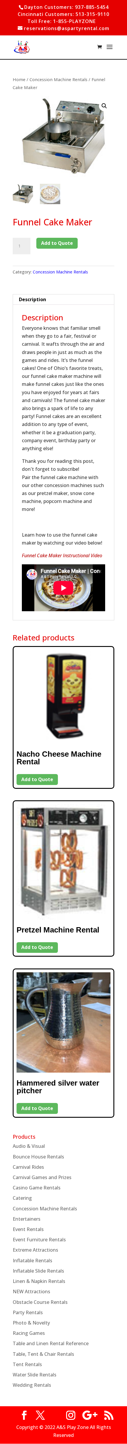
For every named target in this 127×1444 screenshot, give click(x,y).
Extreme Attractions (35, 1250)
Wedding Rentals (32, 1385)
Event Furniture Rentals (39, 1239)
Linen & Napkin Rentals (39, 1281)
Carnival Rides (28, 1167)
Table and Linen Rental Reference (51, 1343)
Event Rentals (28, 1229)
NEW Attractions (31, 1291)
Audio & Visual (29, 1146)
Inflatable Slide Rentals (38, 1271)
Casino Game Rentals (37, 1187)
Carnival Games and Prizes (42, 1177)
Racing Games (29, 1333)
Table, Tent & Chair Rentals (43, 1354)
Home (19, 79)
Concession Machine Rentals (58, 79)
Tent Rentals (27, 1364)
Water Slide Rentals (34, 1374)
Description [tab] (32, 299)
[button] (104, 106)
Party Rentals (28, 1312)
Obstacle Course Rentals (40, 1302)
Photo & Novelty (31, 1323)
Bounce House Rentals (38, 1156)
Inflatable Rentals (32, 1260)
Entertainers (26, 1219)
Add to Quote (57, 243)
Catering (22, 1198)
